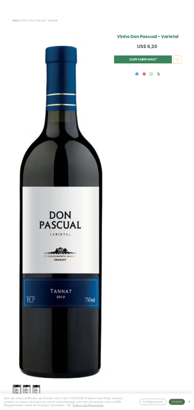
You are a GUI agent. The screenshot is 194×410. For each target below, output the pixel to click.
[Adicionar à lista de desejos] (177, 59)
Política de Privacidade (88, 405)
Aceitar (177, 402)
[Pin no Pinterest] (144, 74)
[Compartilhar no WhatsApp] (151, 74)
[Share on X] (158, 74)
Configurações (153, 402)
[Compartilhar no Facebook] (137, 74)
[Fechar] (189, 402)
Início (16, 20)
